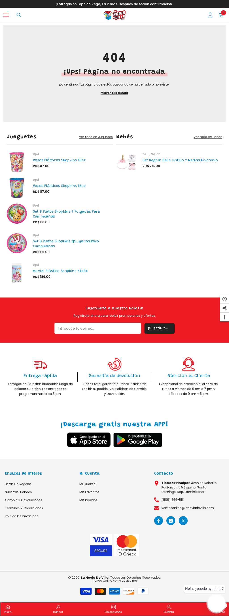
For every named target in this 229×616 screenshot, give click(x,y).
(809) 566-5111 (172, 499)
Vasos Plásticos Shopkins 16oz (59, 160)
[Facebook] (158, 520)
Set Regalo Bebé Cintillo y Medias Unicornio (180, 160)
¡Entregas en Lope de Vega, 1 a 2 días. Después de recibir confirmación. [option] (114, 4)
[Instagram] (170, 520)
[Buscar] (18, 15)
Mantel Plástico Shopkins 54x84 (60, 271)
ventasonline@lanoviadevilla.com (187, 508)
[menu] (6, 15)
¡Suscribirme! (160, 328)
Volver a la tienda (114, 93)
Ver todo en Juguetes (96, 137)
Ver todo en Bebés (208, 137)
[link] (40, 376)
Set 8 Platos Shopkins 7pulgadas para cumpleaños (66, 244)
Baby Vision (151, 154)
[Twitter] (183, 520)
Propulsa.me (128, 580)
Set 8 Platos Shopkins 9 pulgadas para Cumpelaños (66, 214)
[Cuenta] (210, 15)
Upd (36, 154)
